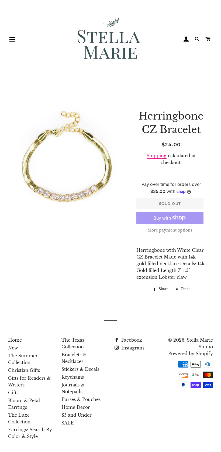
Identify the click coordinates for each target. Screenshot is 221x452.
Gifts (13, 392)
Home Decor (75, 407)
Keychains (72, 377)
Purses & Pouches (81, 399)
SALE (67, 423)
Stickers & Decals (80, 369)
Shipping (157, 155)
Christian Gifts (24, 370)
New (13, 348)
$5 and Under (76, 415)
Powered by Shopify (190, 353)
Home (15, 340)
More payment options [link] (169, 230)
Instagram (132, 348)
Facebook (131, 340)
